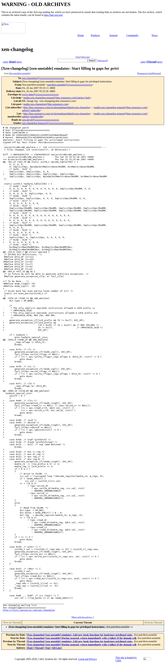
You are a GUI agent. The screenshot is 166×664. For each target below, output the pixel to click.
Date (12, 61)
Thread (151, 61)
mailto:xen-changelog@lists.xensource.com (46, 104)
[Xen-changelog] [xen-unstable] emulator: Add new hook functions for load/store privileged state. (80, 634)
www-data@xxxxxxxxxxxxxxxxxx (40, 94)
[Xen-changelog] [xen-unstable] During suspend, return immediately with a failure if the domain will (81, 638)
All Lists (85, 57)
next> (19, 61)
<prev (5, 61)
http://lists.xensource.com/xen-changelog (29, 610)
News (155, 35)
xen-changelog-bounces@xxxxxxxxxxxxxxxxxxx (47, 123)
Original (156, 73)
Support (113, 35)
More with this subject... (82, 617)
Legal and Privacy (87, 659)
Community (132, 35)
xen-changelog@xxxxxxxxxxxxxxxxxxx (43, 78)
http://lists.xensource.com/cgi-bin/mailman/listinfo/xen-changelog (57, 107)
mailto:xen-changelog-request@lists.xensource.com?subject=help (57, 97)
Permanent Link (145, 73)
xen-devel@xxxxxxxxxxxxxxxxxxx (40, 119)
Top (78, 57)
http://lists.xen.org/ (53, 15)
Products (95, 35)
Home (80, 35)
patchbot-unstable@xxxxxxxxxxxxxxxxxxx (69, 84)
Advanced (102, 60)
